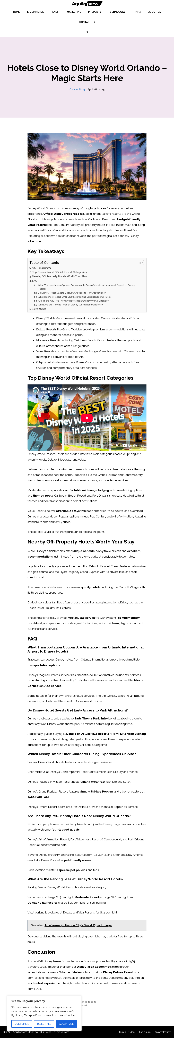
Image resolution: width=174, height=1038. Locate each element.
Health (55, 12)
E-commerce (35, 12)
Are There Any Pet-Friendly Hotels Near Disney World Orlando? (73, 300)
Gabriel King (77, 89)
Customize (22, 1024)
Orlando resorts (87, 1001)
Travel (137, 12)
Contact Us (87, 22)
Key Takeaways (41, 267)
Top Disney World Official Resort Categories (59, 272)
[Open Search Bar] (87, 32)
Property (94, 12)
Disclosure (144, 1032)
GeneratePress (60, 1032)
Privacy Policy (162, 1032)
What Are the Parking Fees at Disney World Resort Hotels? (70, 304)
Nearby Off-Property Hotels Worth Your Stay (59, 276)
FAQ (34, 280)
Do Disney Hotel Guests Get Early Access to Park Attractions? (72, 292)
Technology (116, 12)
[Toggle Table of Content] (139, 263)
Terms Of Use (127, 1032)
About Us (154, 12)
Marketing (74, 12)
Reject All (44, 1024)
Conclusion (39, 308)
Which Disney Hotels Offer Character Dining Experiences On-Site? (74, 296)
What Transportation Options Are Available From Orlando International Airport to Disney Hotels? (86, 287)
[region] (44, 1013)
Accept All (66, 1024)
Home (16, 12)
